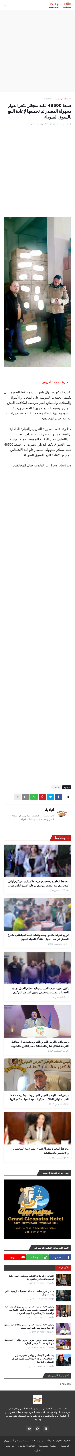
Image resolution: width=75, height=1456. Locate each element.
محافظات (48, 98)
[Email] (25, 797)
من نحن (10, 1445)
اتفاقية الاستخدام (26, 1445)
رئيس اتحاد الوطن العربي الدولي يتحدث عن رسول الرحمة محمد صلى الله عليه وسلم (29, 1326)
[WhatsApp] (34, 797)
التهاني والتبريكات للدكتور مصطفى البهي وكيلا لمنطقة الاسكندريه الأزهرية (31, 1277)
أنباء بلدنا (48, 810)
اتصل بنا (37, 1450)
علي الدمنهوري (11, 1440)
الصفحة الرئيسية (63, 98)
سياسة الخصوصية (47, 1445)
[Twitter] (50, 797)
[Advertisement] (37, 51)
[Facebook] (58, 797)
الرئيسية (65, 1445)
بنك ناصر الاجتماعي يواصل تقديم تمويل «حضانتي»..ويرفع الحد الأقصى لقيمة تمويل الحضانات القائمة (33, 1359)
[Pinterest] (42, 797)
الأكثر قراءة (63, 1267)
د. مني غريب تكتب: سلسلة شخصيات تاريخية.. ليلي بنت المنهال (29, 1293)
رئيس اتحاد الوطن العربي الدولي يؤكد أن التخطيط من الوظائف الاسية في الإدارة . (29, 1341)
